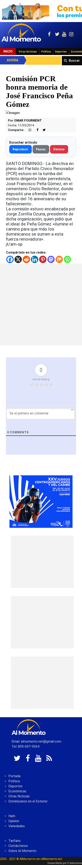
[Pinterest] (42, 259)
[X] (18, 259)
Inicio (8, 51)
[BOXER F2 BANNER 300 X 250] (41, 501)
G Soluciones (74, 863)
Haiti (11, 816)
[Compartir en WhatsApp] (28, 130)
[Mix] (59, 259)
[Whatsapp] (67, 259)
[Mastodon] (51, 259)
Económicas (17, 791)
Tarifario (14, 841)
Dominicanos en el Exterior (28, 801)
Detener (59, 149)
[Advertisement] (41, 304)
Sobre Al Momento (22, 851)
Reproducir (20, 149)
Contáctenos (18, 846)
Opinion (13, 821)
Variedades (16, 826)
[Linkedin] (34, 259)
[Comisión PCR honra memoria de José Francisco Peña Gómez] (13, 113)
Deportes (61, 51)
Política (46, 51)
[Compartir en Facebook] (35, 130)
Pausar (41, 149)
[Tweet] (42, 130)
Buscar (74, 61)
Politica (14, 781)
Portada (14, 776)
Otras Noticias (28, 51)
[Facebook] (10, 259)
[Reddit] (26, 259)
